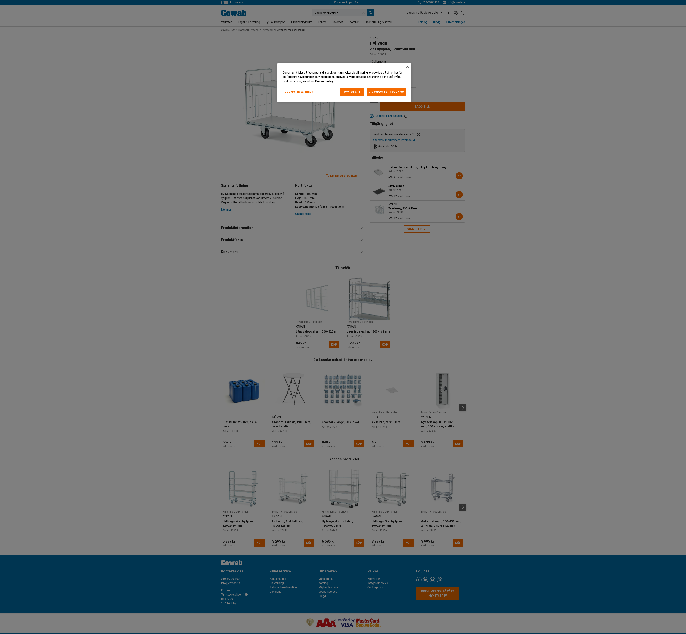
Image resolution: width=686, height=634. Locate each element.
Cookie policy (324, 81)
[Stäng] (407, 66)
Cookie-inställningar (300, 91)
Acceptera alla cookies (386, 91)
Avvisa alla (352, 91)
